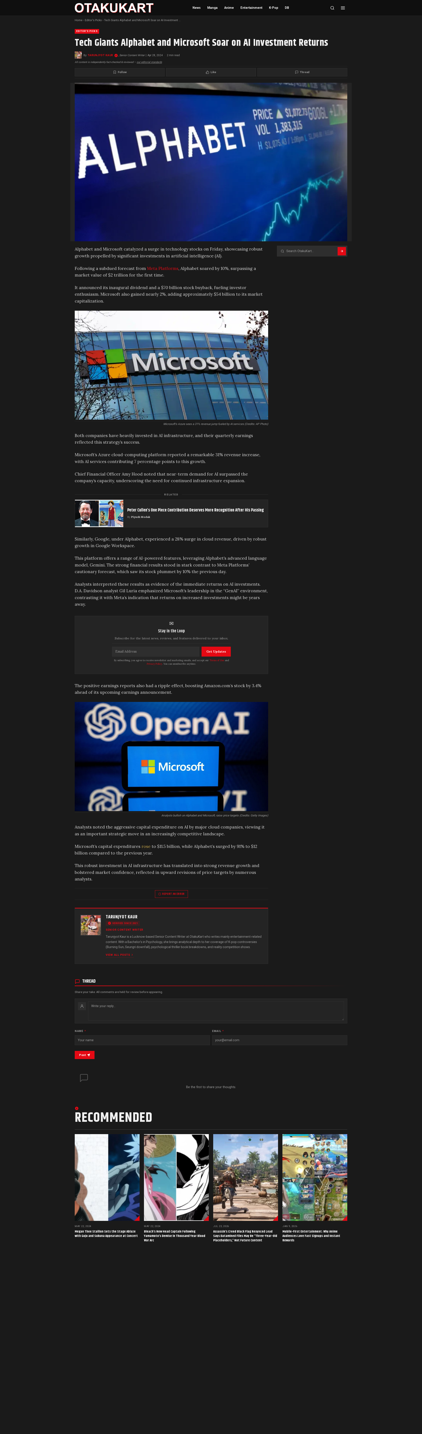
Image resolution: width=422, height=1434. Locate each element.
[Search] (332, 8)
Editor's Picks (93, 20)
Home (78, 20)
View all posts (118, 954)
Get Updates (216, 651)
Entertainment (251, 8)
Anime (229, 8)
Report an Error (173, 894)
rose (146, 846)
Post (82, 1055)
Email (218, 1031)
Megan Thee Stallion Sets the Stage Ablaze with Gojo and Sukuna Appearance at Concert (106, 1233)
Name (80, 1031)
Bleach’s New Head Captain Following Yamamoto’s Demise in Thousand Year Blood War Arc (174, 1236)
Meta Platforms (162, 268)
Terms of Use (216, 660)
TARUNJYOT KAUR (100, 55)
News (197, 8)
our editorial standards (149, 62)
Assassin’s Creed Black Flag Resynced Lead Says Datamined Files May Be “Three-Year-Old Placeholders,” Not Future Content (245, 1236)
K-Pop (273, 8)
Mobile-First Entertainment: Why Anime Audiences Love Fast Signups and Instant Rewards (311, 1236)
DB (287, 8)
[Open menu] (342, 8)
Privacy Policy (154, 663)
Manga (212, 8)
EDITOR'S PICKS (87, 31)
